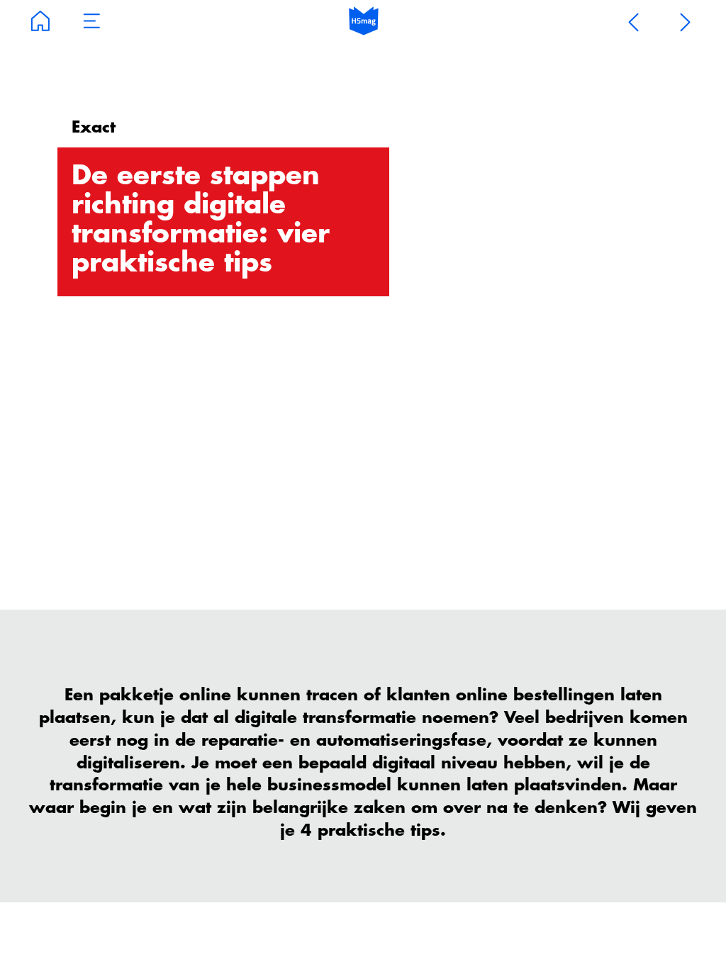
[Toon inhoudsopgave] (92, 21)
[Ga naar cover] (40, 21)
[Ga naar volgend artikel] (685, 21)
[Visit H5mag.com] (363, 21)
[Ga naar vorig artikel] (634, 21)
